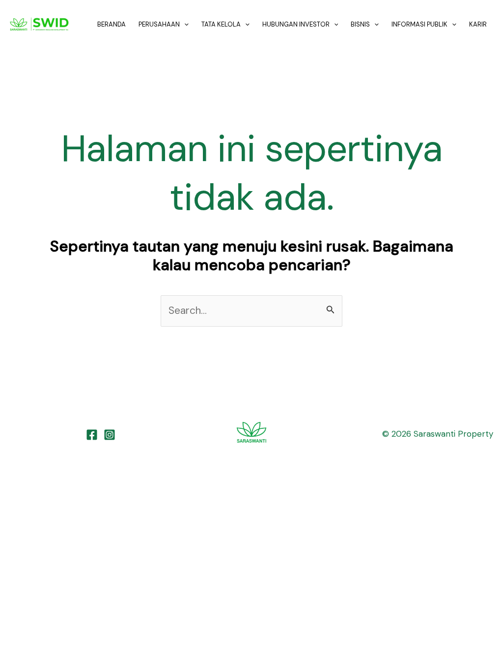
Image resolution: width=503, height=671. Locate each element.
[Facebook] (92, 435)
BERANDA (111, 24)
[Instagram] (109, 435)
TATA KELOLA (221, 24)
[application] (184, 24)
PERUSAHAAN (159, 24)
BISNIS (360, 24)
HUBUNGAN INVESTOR (296, 24)
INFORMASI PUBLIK (419, 24)
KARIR (478, 24)
